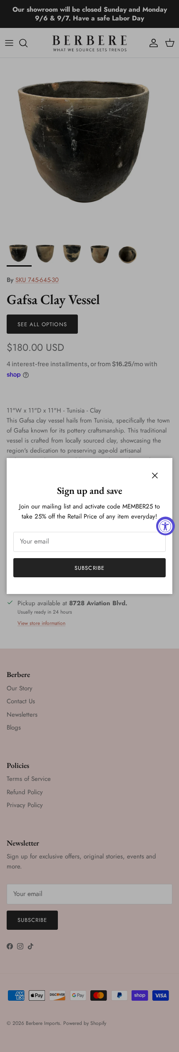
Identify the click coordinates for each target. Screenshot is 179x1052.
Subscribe (89, 568)
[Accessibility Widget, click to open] (165, 526)
